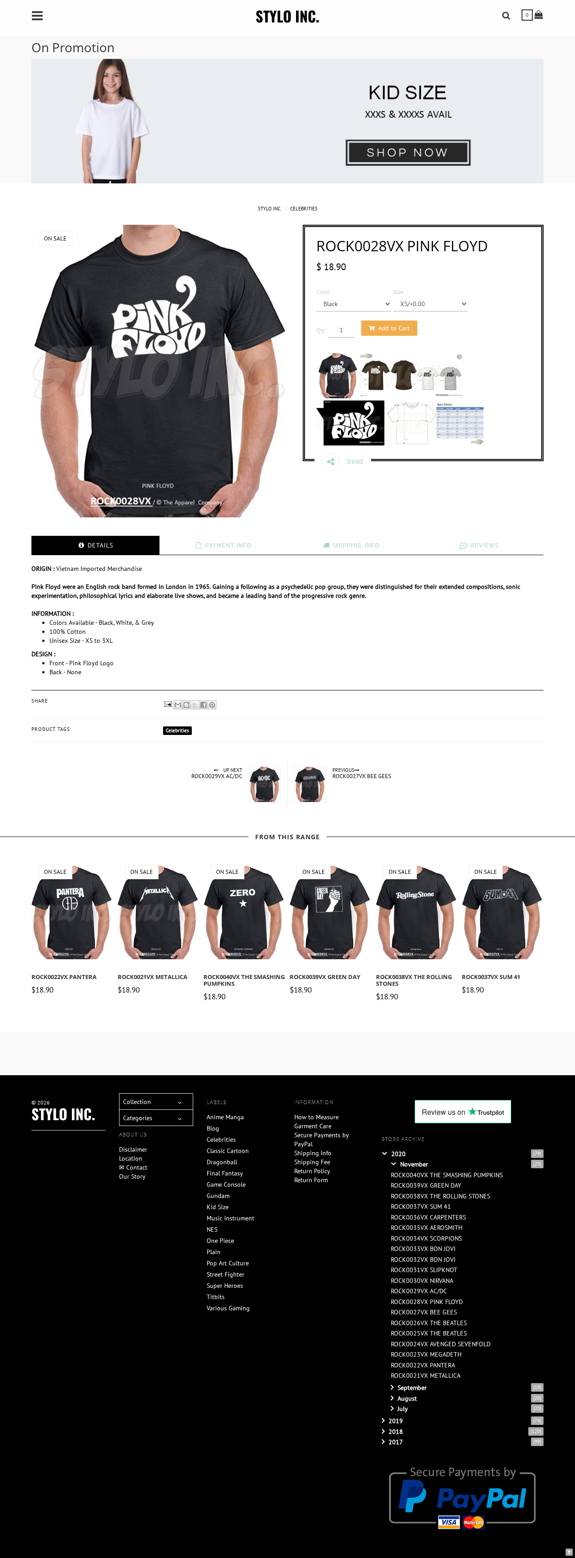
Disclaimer (133, 1149)
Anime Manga (225, 1117)
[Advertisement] (249, 1052)
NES (212, 1229)
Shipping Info (313, 1153)
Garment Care (313, 1126)
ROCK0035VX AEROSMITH (426, 1228)
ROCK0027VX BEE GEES (424, 1312)
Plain (214, 1252)
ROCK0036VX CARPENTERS (428, 1217)
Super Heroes (225, 1286)
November (414, 1164)
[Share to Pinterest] (212, 704)
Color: (323, 291)
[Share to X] (194, 704)
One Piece (220, 1241)
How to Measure (316, 1117)
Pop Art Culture (228, 1263)
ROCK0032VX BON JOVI (423, 1259)
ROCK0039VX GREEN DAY (325, 977)
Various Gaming (228, 1308)
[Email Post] (167, 703)
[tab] (95, 545)
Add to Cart (394, 328)
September (412, 1388)
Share (354, 462)
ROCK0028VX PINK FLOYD (427, 1302)
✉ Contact (133, 1167)
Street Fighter (225, 1274)
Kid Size (218, 1207)
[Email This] (177, 704)
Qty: (321, 330)
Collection (137, 1102)
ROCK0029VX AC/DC (419, 1291)
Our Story (132, 1176)
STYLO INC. (287, 16)
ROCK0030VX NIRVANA (422, 1281)
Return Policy (312, 1171)
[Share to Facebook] (203, 704)
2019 (396, 1421)
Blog (213, 1128)
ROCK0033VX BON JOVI (423, 1249)
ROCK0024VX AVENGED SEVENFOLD (441, 1344)
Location (130, 1158)
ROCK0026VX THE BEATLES (429, 1323)
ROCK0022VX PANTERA (64, 977)
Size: (399, 291)
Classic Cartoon (228, 1151)
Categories (137, 1118)
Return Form (311, 1180)
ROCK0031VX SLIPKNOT (424, 1270)
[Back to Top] (569, 1551)
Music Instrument (230, 1218)
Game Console (226, 1184)
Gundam (218, 1196)
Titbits (216, 1297)
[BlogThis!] (186, 704)
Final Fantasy (225, 1173)
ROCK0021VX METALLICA (152, 977)
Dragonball (222, 1162)
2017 (396, 1442)
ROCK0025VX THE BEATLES (429, 1333)
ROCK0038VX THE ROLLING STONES (414, 980)
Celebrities (304, 208)
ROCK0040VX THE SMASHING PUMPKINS (244, 980)
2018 (396, 1432)
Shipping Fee (312, 1162)
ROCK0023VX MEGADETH (426, 1354)
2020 (398, 1154)
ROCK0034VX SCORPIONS (426, 1238)
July (403, 1409)
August (407, 1398)
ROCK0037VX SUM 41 (491, 977)
